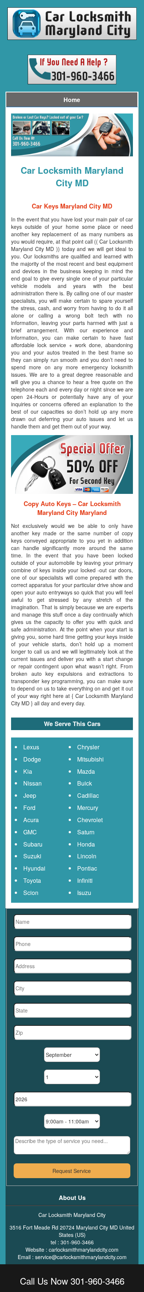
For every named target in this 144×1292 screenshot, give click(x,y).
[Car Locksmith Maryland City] (72, 22)
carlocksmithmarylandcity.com (84, 1249)
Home (72, 99)
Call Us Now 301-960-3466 (72, 1280)
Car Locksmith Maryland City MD (72, 176)
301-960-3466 (77, 1242)
